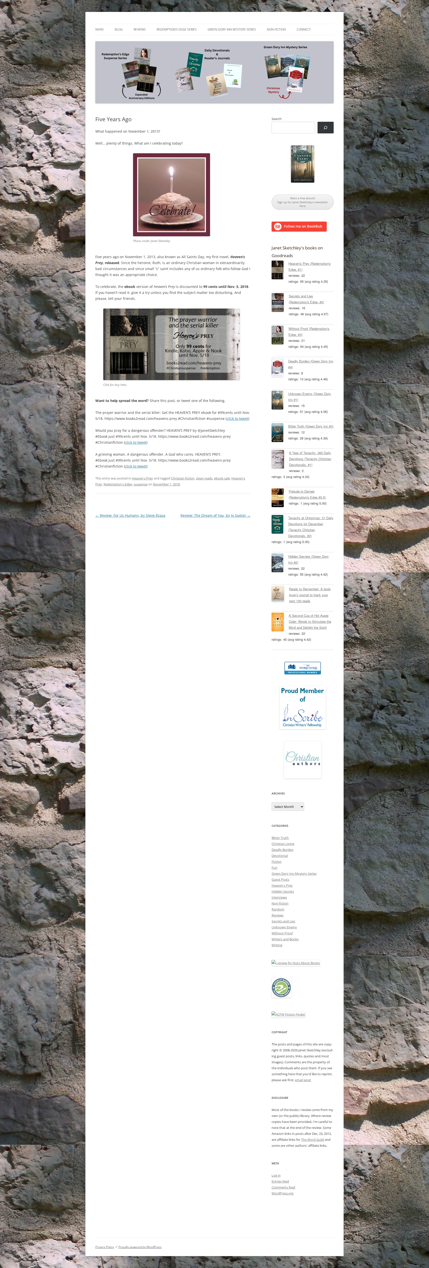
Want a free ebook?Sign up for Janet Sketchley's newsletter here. (302, 202)
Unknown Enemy (284, 927)
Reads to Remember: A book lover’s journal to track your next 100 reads (310, 595)
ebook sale (222, 478)
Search (277, 119)
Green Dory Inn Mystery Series (232, 29)
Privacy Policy (104, 1247)
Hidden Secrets (283, 891)
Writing (277, 945)
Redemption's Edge (118, 484)
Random (278, 909)
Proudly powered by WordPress (140, 1247)
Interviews (279, 897)
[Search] (326, 127)
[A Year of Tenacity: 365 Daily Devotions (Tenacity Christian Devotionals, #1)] (280, 460)
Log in (276, 1175)
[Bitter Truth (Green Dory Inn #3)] (280, 433)
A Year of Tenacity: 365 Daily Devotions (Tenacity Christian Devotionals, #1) (310, 458)
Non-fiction (276, 29)
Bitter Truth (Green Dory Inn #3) (310, 426)
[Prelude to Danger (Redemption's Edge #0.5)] (280, 498)
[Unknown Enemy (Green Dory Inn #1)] (280, 401)
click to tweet (237, 418)
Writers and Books (285, 939)
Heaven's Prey (142, 478)
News (99, 29)
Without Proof (282, 933)
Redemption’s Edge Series (177, 29)
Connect (304, 29)
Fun (274, 867)
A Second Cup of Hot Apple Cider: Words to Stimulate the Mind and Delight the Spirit (310, 621)
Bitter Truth (280, 837)
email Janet (303, 1080)
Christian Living (283, 843)
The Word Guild (312, 1139)
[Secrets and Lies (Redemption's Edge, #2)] (280, 303)
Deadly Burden (282, 849)
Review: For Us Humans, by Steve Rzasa (130, 515)
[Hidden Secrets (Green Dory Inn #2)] (280, 564)
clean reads (204, 478)
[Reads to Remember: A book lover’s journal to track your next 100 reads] (280, 594)
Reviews (140, 29)
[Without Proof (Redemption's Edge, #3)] (280, 336)
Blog (119, 29)
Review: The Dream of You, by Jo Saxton (215, 515)
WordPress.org (282, 1193)
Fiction (277, 861)
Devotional (280, 855)
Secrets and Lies (283, 921)
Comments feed (283, 1187)
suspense (140, 484)
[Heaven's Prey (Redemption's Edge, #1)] (280, 271)
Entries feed (280, 1181)
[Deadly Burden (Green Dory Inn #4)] (280, 368)
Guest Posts (280, 879)
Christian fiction (182, 478)
